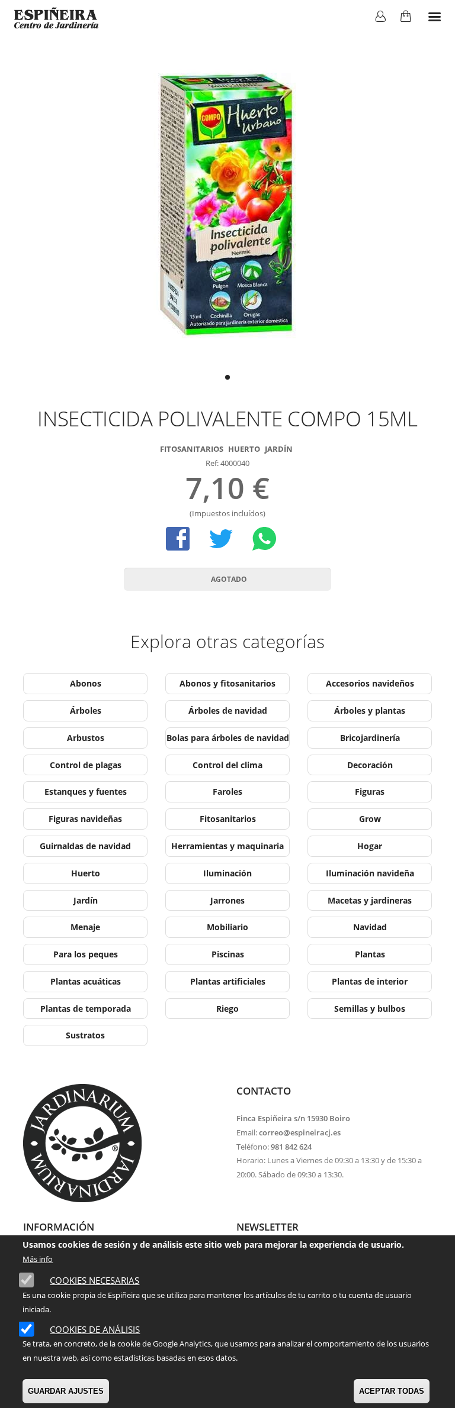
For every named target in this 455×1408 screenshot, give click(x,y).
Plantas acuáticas (85, 981)
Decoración (370, 765)
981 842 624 (291, 1146)
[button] (227, 377)
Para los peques (85, 954)
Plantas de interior (370, 981)
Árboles (85, 710)
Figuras (369, 791)
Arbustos (85, 737)
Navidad (370, 927)
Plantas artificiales (227, 981)
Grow (370, 818)
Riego (227, 1008)
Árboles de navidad (227, 710)
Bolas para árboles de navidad (227, 737)
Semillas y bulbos (369, 1008)
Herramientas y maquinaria (227, 846)
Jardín (279, 449)
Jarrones (227, 900)
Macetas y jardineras (370, 900)
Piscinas (228, 954)
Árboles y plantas (369, 710)
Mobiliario (227, 927)
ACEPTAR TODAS (391, 1391)
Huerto (244, 449)
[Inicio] (56, 17)
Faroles (227, 791)
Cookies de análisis (95, 1329)
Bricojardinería (370, 737)
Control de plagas (85, 765)
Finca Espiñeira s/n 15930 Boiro (293, 1118)
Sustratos (85, 1035)
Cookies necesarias (94, 1280)
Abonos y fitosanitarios (227, 683)
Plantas (370, 954)
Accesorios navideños (370, 683)
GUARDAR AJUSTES (66, 1391)
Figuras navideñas (85, 818)
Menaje (85, 927)
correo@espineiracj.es (300, 1132)
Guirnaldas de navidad (85, 846)
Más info (38, 1259)
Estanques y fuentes (85, 791)
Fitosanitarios (191, 449)
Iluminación (227, 873)
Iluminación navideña (370, 873)
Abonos (85, 683)
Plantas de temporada (85, 1008)
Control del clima (227, 765)
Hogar (369, 846)
